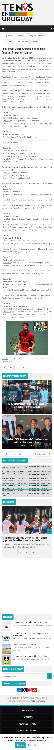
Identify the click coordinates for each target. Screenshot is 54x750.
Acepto (20, 745)
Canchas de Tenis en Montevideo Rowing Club (30, 656)
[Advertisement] (27, 586)
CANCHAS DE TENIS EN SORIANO (38, 491)
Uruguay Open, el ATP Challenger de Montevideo (30, 622)
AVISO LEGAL (28, 717)
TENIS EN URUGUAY (38, 701)
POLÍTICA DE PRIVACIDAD (28, 724)
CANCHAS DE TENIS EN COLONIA (38, 475)
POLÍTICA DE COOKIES (28, 731)
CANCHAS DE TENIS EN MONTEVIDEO (14, 467)
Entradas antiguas (42, 454)
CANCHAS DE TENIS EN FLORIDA (13, 481)
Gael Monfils (7, 42)
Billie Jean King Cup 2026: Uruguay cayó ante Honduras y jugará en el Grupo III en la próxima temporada (25, 539)
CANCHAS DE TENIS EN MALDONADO (14, 483)
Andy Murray (8, 36)
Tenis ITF (35, 42)
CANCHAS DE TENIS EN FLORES (38, 478)
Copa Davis (21, 36)
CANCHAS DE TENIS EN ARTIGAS (13, 471)
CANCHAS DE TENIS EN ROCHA (12, 488)
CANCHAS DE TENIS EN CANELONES (39, 471)
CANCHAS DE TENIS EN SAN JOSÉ (13, 491)
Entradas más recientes (13, 454)
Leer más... (33, 745)
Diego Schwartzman (37, 36)
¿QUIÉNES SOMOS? (28, 710)
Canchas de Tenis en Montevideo (25, 645)
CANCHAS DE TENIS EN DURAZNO (13, 478)
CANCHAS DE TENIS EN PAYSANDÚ (39, 483)
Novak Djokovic (22, 42)
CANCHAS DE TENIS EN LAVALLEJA (39, 481)
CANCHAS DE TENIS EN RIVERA (38, 486)
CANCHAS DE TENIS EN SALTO (37, 488)
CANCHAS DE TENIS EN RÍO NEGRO (13, 486)
